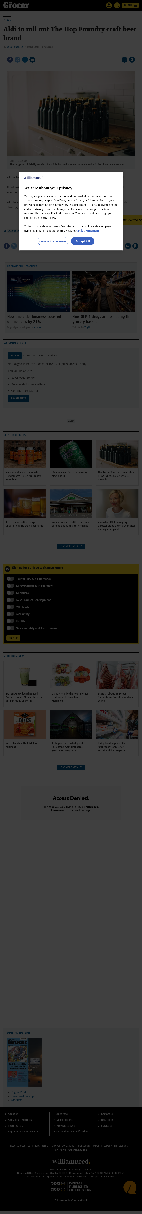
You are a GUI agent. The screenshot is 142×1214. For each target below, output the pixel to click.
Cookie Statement (87, 231)
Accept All (83, 241)
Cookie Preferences (52, 241)
